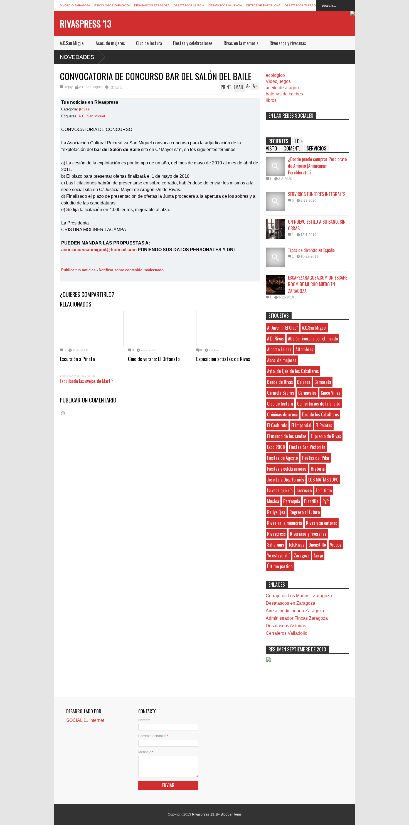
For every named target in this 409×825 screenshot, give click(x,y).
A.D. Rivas (275, 338)
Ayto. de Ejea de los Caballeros (293, 371)
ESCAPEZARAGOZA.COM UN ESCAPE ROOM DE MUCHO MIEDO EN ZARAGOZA (317, 284)
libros (271, 100)
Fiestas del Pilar (316, 458)
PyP (325, 501)
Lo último (324, 490)
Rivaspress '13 (85, 23)
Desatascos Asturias (286, 625)
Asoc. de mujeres (110, 43)
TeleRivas (296, 544)
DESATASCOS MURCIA (189, 5)
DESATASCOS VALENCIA (225, 5)
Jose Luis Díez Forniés (285, 479)
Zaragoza (301, 555)
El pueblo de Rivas (326, 436)
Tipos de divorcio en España (311, 250)
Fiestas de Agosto (282, 458)
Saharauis (275, 544)
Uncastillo (317, 544)
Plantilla (311, 501)
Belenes (303, 382)
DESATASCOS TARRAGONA (303, 5)
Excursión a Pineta (77, 358)
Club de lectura (149, 43)
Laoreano (304, 490)
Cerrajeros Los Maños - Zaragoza (299, 595)
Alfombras (304, 349)
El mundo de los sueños (287, 436)
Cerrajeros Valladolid (286, 633)
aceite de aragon (282, 87)
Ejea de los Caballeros (320, 414)
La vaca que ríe (279, 490)
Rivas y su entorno (321, 523)
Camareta (322, 382)
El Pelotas (324, 425)
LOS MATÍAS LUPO (323, 479)
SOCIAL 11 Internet (85, 720)
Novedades (77, 57)
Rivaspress (276, 533)
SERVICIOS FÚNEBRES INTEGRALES (316, 194)
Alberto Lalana (279, 349)
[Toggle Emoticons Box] (63, 413)
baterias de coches (284, 94)
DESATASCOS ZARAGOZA (151, 5)
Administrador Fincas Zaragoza (297, 618)
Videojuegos (278, 81)
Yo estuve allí (278, 555)
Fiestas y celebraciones (193, 43)
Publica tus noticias (78, 270)
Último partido (279, 566)
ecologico (275, 75)
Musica (273, 501)
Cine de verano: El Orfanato (154, 358)
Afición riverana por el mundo (313, 338)
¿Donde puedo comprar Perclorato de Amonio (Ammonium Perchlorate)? (317, 166)
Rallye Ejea (276, 512)
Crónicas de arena (282, 414)
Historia (318, 468)
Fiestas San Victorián (307, 447)
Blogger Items (231, 814)
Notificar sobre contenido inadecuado (131, 270)
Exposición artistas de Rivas (223, 358)
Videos (335, 544)
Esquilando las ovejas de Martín (87, 381)
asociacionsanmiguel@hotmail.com (99, 249)
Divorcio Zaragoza (75, 5)
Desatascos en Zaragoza (290, 603)
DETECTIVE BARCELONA (263, 5)
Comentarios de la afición (319, 403)
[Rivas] (84, 109)
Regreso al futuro (304, 512)
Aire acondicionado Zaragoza (295, 610)
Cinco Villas (331, 392)
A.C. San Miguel (91, 116)
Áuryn (318, 555)
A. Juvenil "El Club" (282, 327)
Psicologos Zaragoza (112, 5)
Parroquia (291, 501)
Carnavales (307, 392)
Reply (68, 87)
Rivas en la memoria (241, 43)
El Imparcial (301, 425)
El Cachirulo (277, 425)
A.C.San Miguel (72, 43)
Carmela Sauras (280, 392)
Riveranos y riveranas (288, 43)
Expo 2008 (276, 447)
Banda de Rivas (280, 382)
